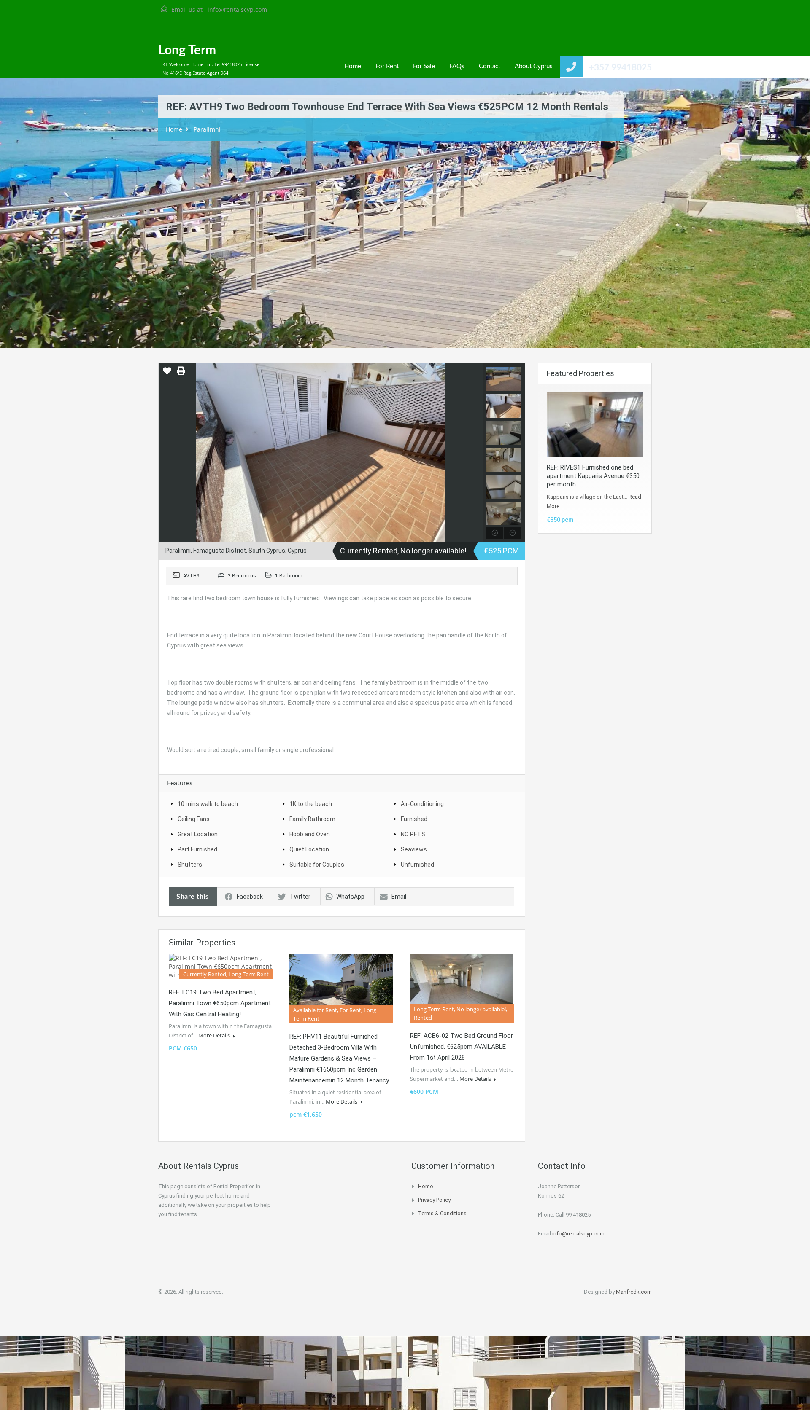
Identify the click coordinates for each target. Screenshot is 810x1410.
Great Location (198, 834)
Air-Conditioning (422, 803)
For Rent (387, 66)
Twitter (300, 896)
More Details (214, 1035)
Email (399, 896)
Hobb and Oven (309, 834)
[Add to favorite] (167, 374)
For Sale (424, 66)
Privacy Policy (434, 1200)
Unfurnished (417, 864)
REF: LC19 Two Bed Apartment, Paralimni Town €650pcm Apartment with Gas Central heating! (220, 1003)
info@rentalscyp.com (237, 9)
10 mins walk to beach (208, 803)
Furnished (414, 819)
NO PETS (413, 834)
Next (475, 452)
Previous (166, 452)
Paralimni (207, 129)
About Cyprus (534, 66)
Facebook (250, 896)
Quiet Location (309, 849)
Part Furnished (197, 849)
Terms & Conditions (442, 1213)
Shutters (190, 864)
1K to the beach (310, 803)
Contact (489, 66)
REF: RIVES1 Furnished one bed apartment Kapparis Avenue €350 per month (593, 476)
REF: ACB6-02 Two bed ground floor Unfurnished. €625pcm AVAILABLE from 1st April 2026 (461, 1046)
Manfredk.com (634, 1292)
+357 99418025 (620, 67)
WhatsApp (350, 896)
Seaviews (414, 849)
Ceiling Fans (194, 819)
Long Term (187, 50)
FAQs (456, 66)
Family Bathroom (312, 819)
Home (352, 66)
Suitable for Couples (316, 864)
